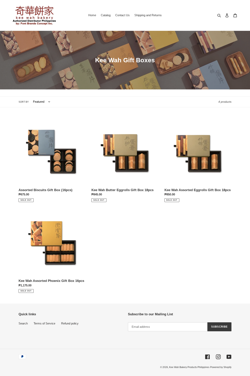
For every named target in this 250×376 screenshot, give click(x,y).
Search (23, 323)
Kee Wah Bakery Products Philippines (189, 367)
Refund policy (70, 323)
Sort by (24, 102)
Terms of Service (44, 323)
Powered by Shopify (220, 367)
